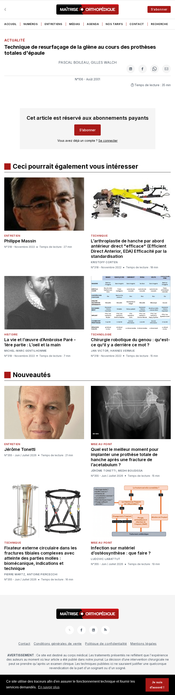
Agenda (93, 24)
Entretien (12, 235)
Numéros (30, 24)
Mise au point (101, 444)
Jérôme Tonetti (19, 449)
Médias (74, 24)
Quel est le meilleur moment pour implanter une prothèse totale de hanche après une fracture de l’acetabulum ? (125, 457)
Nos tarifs (114, 24)
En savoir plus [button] (49, 687)
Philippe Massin (20, 240)
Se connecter (108, 140)
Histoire (11, 334)
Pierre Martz (14, 574)
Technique (99, 235)
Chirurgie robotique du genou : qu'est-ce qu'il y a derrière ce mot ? (130, 342)
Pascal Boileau (73, 62)
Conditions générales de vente (58, 643)
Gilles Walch (104, 62)
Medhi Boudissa (130, 470)
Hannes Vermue (122, 351)
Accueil (10, 24)
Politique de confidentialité (106, 643)
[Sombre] (5, 9)
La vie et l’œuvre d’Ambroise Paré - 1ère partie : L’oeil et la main (40, 342)
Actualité (14, 40)
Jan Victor (100, 351)
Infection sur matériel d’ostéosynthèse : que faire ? (121, 550)
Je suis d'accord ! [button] (157, 684)
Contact (137, 24)
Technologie (101, 334)
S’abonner (159, 9)
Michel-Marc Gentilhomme (25, 350)
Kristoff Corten (104, 262)
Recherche (159, 24)
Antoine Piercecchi (42, 574)
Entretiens (53, 24)
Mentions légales (143, 643)
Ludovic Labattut (105, 559)
